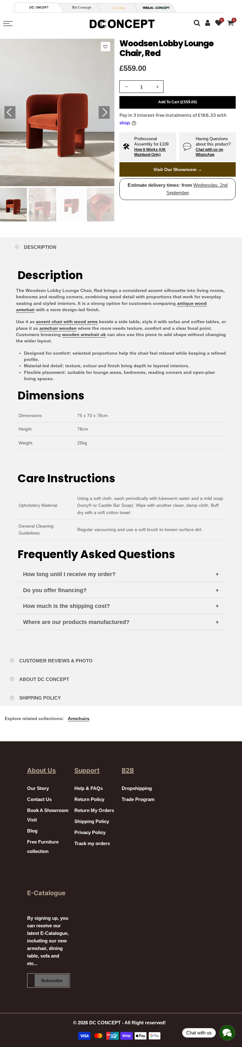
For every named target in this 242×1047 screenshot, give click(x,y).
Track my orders (92, 843)
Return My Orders (94, 810)
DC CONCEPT (105, 1022)
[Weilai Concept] (39, 7)
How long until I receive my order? (69, 574)
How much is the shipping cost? (66, 606)
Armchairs (78, 718)
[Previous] (9, 112)
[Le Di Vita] (117, 7)
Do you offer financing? (55, 590)
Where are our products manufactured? (76, 622)
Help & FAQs (88, 788)
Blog (32, 830)
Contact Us (39, 799)
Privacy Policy (90, 832)
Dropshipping (137, 788)
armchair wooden (58, 328)
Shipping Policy (91, 821)
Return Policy (89, 799)
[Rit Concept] (79, 7)
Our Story (38, 788)
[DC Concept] (154, 7)
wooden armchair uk (84, 334)
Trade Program (138, 799)
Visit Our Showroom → (177, 169)
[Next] (104, 112)
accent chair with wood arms (67, 321)
